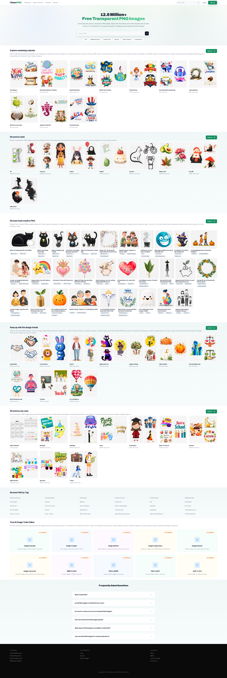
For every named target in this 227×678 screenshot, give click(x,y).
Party (101, 445)
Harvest (117, 39)
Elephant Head (105, 315)
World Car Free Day (105, 90)
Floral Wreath (104, 256)
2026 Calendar (14, 445)
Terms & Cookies (155, 658)
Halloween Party (95, 39)
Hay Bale (152, 506)
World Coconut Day (16, 125)
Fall (86, 39)
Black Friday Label (85, 514)
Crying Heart (121, 283)
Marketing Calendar (16, 661)
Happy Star (45, 283)
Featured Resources (16, 658)
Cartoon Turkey (14, 514)
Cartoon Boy (145, 256)
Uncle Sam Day (74, 125)
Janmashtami (193, 90)
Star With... (35, 283)
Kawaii (101, 171)
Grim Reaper (13, 502)
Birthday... (78, 283)
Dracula (47, 502)
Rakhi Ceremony (23, 283)
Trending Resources (16, 653)
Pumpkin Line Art (120, 498)
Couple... (194, 253)
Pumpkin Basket (49, 498)
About (152, 653)
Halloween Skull (189, 498)
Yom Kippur (13, 90)
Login (81, 653)
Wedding (72, 445)
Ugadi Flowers (202, 283)
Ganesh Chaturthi (45, 125)
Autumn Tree (107, 39)
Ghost (148, 313)
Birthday (42, 445)
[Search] (198, 3)
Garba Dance (83, 510)
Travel (71, 480)
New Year (42, 480)
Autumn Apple (14, 510)
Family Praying (131, 253)
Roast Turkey (49, 514)
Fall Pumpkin (163, 364)
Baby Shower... (123, 313)
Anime (72, 171)
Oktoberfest (138, 39)
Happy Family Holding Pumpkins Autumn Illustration (181, 311)
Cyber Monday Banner (156, 514)
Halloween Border (15, 498)
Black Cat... (14, 253)
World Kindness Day (16, 399)
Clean (16, 2)
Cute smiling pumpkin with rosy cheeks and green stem (59, 311)
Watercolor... (104, 253)
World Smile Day (74, 90)
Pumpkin (54, 315)
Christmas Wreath (190, 514)
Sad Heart (131, 283)
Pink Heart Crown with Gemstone (63, 280)
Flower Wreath (202, 286)
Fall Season (188, 502)
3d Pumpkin (83, 498)
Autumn (55, 2)
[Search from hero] (147, 33)
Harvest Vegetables (121, 506)
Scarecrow (164, 283)
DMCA (152, 656)
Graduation (132, 445)
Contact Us (153, 661)
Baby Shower (14, 480)
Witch (171, 283)
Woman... (161, 313)
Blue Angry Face (160, 256)
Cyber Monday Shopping (122, 514)
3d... (143, 253)
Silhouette (13, 206)
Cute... (142, 313)
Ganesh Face (104, 313)
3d (11, 171)
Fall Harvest (13, 506)
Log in (204, 2)
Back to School (38, 2)
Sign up (212, 2)
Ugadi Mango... (144, 283)
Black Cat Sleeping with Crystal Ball (20, 250)
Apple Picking (133, 364)
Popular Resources (15, 656)
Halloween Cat (103, 364)
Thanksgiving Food (190, 510)
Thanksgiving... (15, 313)
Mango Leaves (144, 286)
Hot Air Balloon (74, 399)
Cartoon (42, 171)
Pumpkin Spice (154, 498)
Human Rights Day (194, 364)
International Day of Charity (48, 90)
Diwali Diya (153, 510)
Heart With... (57, 283)
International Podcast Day (167, 90)
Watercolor (162, 171)
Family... (122, 253)
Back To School (127, 39)
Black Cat (23, 253)
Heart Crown (67, 283)
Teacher (48, 2)
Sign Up (82, 656)
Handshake (13, 364)
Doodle (191, 171)
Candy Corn (118, 502)
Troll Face (158, 253)
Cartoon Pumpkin (57, 313)
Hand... (107, 283)
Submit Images (84, 658)
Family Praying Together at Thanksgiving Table (83, 309)
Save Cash (100, 283)
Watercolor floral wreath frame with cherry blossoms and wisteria (108, 252)
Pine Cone (188, 506)
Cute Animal (43, 364)
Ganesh (47, 510)
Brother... (13, 283)
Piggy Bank (188, 283)
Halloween (27, 2)
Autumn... (186, 313)
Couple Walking (203, 253)
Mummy (82, 502)
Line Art (131, 171)
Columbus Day (119, 510)
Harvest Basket (84, 506)
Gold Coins (43, 313)
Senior (72, 364)
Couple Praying (15, 315)
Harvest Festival (50, 506)
